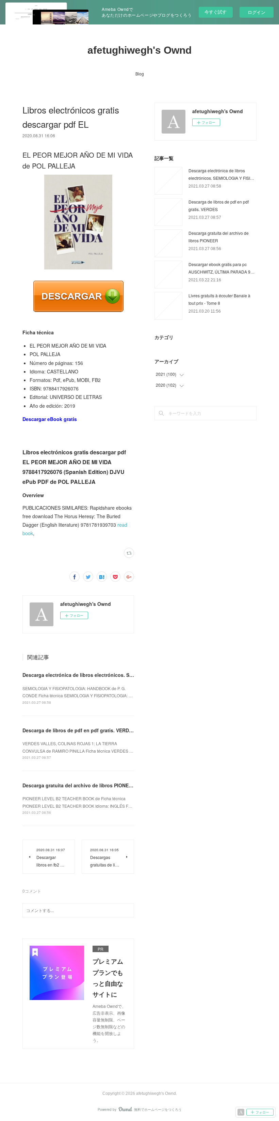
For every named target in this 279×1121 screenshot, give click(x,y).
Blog (139, 73)
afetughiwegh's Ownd (139, 50)
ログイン (256, 12)
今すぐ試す (215, 11)
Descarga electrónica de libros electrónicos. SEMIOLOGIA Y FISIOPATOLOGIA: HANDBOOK (128, 674)
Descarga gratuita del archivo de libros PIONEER (78, 785)
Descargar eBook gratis (49, 419)
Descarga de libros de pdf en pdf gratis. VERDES (78, 730)
